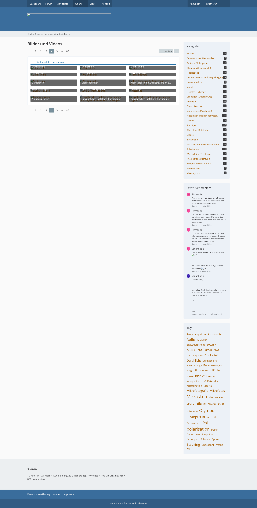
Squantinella (198, 248)
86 (67, 51)
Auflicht (193, 339)
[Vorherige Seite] (30, 51)
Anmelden (195, 3)
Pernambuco (194, 423)
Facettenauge (194, 365)
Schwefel (205, 439)
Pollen (214, 429)
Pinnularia (197, 194)
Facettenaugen (212, 365)
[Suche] (224, 3)
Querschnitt (193, 434)
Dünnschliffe (209, 360)
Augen (203, 339)
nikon (200, 403)
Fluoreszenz (203, 370)
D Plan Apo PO (195, 355)
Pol (205, 422)
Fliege (190, 370)
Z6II (189, 449)
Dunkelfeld (211, 355)
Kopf (203, 381)
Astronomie (214, 334)
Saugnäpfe (207, 434)
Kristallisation (194, 385)
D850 (208, 349)
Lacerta (207, 385)
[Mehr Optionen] (176, 51)
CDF (200, 350)
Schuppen (193, 439)
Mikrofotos (217, 391)
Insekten (211, 376)
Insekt (199, 375)
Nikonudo (192, 411)
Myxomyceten (216, 397)
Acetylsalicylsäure (196, 334)
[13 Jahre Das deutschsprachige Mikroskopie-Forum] (128, 19)
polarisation (198, 429)
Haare (190, 376)
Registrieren (211, 3)
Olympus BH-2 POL (202, 417)
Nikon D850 (216, 404)
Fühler (216, 370)
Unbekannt (208, 444)
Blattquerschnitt (196, 344)
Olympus (207, 410)
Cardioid (191, 350)
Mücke (190, 404)
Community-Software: (128, 503)
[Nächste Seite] (73, 51)
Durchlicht (194, 360)
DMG (216, 350)
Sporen (216, 439)
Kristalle (212, 381)
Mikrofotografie (197, 391)
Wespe (219, 444)
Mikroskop (197, 396)
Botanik (211, 344)
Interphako (193, 381)
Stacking (193, 444)
